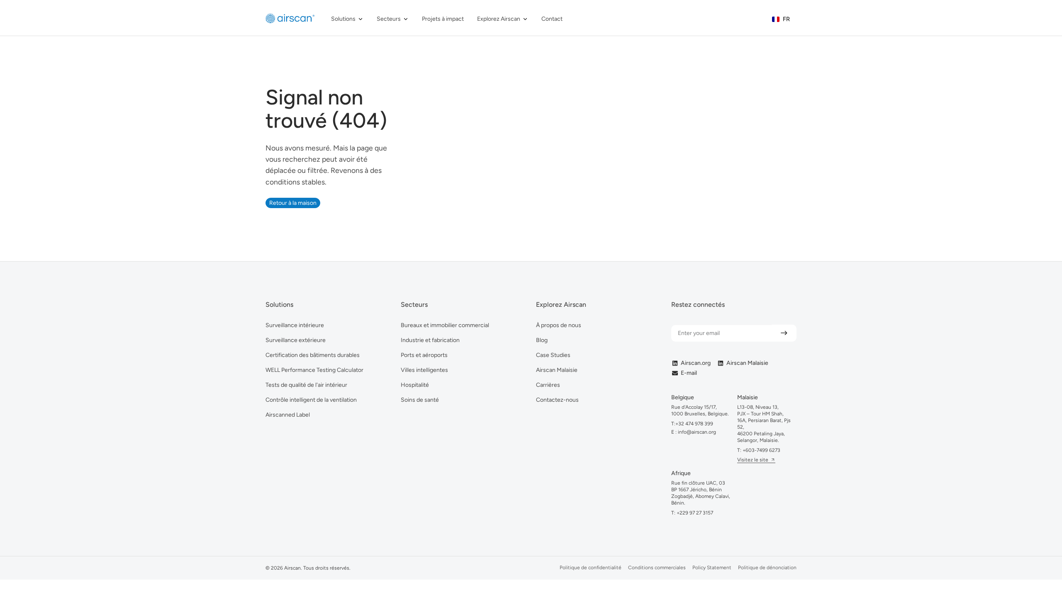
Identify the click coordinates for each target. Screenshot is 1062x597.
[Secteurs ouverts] (406, 19)
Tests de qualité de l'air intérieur (306, 384)
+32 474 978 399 (694, 424)
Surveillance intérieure (295, 325)
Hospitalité (415, 384)
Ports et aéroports (424, 355)
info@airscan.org (696, 432)
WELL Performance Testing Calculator (314, 370)
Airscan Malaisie (556, 370)
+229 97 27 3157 (695, 513)
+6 (761, 450)
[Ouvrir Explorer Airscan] (525, 19)
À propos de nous (558, 325)
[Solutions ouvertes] (360, 19)
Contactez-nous (557, 399)
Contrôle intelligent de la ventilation (311, 399)
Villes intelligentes (424, 370)
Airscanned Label (288, 414)
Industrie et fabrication (430, 340)
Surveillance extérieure (296, 340)
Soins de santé (420, 399)
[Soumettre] (784, 333)
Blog (542, 340)
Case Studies (553, 355)
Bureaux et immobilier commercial (445, 325)
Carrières (548, 384)
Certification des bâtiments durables (313, 355)
